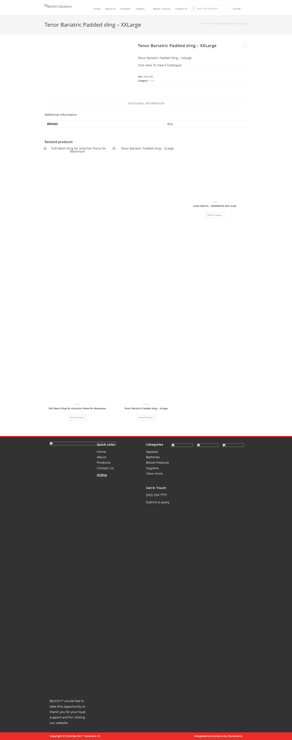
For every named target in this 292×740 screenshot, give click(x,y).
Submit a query (157, 502)
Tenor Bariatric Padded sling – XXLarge (228, 23)
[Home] (196, 23)
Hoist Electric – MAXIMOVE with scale (214, 408)
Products (104, 462)
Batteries (153, 457)
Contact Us (105, 468)
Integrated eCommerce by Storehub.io (218, 736)
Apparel (152, 452)
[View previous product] (245, 45)
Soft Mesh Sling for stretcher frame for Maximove (77, 408)
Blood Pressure (157, 462)
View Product (77, 417)
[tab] (146, 103)
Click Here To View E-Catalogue (159, 65)
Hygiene (152, 468)
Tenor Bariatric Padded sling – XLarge (146, 408)
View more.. (155, 473)
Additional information (146, 103)
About (101, 457)
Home (101, 452)
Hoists (152, 80)
